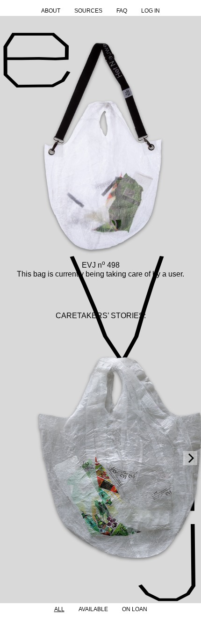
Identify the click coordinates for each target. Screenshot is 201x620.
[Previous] (11, 458)
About (50, 10)
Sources (88, 10)
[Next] (190, 458)
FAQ (121, 10)
